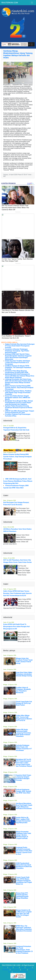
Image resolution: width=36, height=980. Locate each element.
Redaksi (24, 969)
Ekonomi (29, 967)
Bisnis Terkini (15, 969)
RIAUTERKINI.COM (9, 3)
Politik (11, 967)
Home (5, 967)
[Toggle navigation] (32, 2)
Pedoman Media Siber (20, 972)
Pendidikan (6, 969)
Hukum (16, 967)
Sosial (22, 967)
